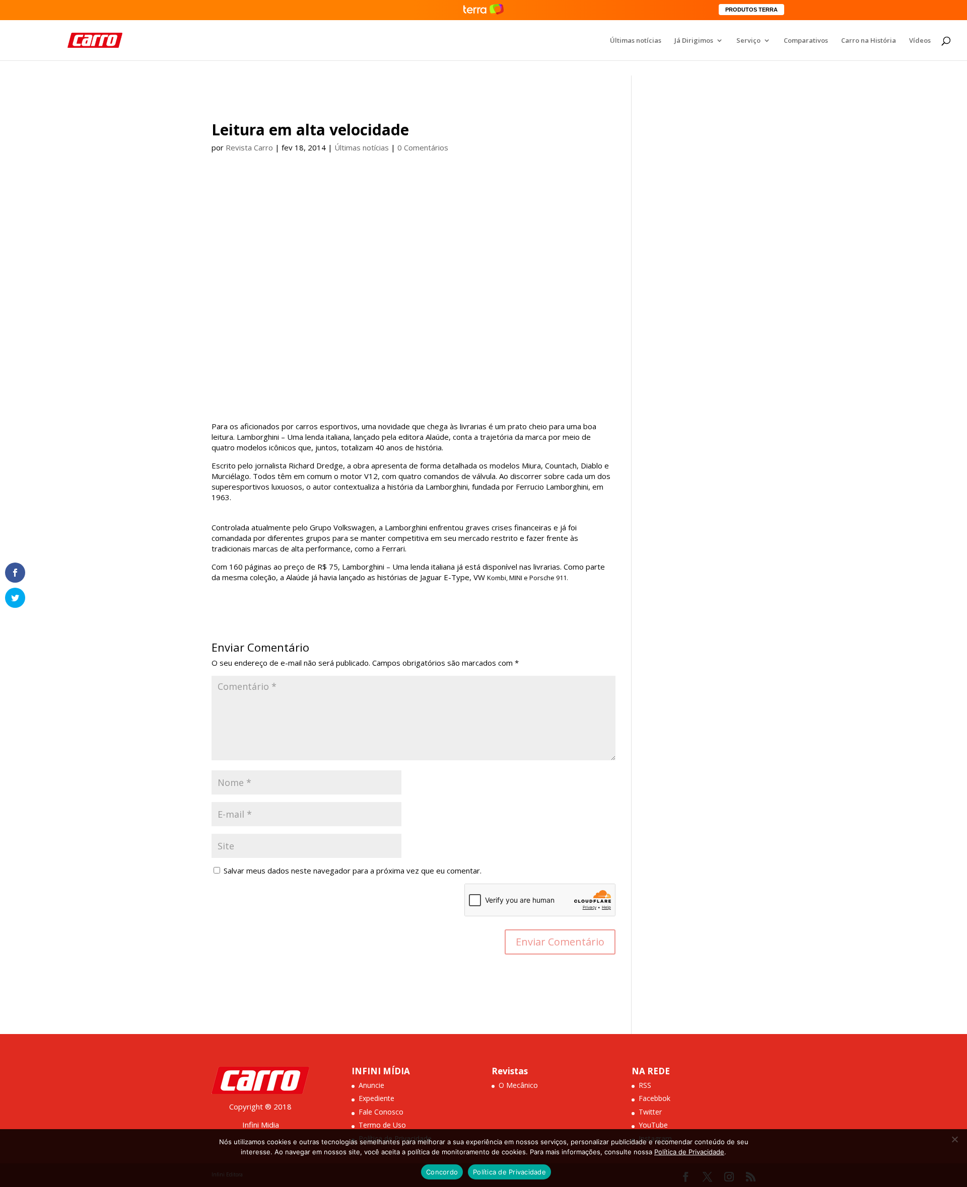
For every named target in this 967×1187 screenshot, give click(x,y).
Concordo (442, 1172)
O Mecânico (518, 1085)
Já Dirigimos (693, 41)
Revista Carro (249, 147)
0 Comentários (422, 147)
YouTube (653, 1125)
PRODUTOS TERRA (751, 10)
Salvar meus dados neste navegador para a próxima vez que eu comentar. (352, 870)
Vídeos (920, 41)
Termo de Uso (382, 1125)
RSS (645, 1085)
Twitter (650, 1112)
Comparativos (806, 41)
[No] (954, 1139)
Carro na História (868, 41)
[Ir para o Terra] (483, 10)
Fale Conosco (381, 1112)
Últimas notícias (635, 41)
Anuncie (371, 1085)
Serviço (748, 41)
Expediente (376, 1098)
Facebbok (654, 1098)
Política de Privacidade (689, 1152)
